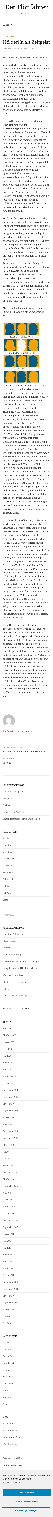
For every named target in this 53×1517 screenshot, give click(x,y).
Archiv (6, 838)
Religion (7, 893)
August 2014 (8, 1309)
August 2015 (8, 1234)
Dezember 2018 (10, 1131)
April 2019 (7, 1124)
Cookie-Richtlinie (11, 1482)
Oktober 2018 (9, 1145)
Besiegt (7, 762)
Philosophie (8, 879)
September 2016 (10, 1186)
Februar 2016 (9, 1206)
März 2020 (8, 1069)
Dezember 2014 (10, 1282)
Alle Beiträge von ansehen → (17, 731)
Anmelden (8, 1423)
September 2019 (10, 1110)
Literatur (8, 36)
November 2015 (10, 1220)
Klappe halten (9, 798)
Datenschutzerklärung (13, 1458)
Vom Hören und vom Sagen (16, 995)
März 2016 (8, 1199)
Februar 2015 (9, 1268)
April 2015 (7, 1254)
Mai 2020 (7, 1055)
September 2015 (10, 1227)
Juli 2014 (6, 1316)
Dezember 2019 (10, 1090)
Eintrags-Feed (10, 1430)
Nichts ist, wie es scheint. (15, 982)
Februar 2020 (9, 1076)
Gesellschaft (9, 858)
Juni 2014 (7, 1323)
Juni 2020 (7, 1049)
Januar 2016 (8, 1213)
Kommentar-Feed (12, 1437)
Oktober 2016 (9, 1179)
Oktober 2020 (9, 1035)
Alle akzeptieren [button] (26, 1492)
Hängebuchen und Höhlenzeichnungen (22, 968)
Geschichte (8, 851)
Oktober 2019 (9, 1103)
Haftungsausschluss (12, 1465)
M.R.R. (6, 989)
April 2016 (7, 1193)
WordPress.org (10, 1444)
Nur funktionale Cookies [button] (26, 1501)
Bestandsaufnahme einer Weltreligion (24, 751)
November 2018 (10, 1138)
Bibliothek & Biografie (13, 791)
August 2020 (8, 1042)
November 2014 (10, 1289)
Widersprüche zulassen (14, 975)
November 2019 (10, 1097)
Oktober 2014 (9, 1295)
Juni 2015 (7, 1241)
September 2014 (10, 1302)
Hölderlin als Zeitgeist (13, 812)
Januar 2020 (8, 1083)
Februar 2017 (9, 1165)
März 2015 (7, 1261)
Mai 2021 (7, 1028)
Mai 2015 (7, 1247)
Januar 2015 (8, 1275)
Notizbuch (8, 872)
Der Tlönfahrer (26, 7)
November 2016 (10, 1172)
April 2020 (7, 1062)
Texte (5, 900)
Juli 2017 (6, 1152)
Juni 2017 (7, 1158)
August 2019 (8, 1117)
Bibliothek (8, 845)
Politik (6, 886)
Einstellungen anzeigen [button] (26, 1511)
